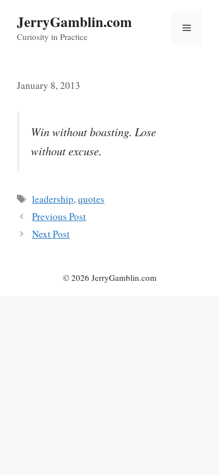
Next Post (51, 233)
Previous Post (59, 216)
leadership (53, 198)
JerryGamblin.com (74, 21)
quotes (91, 198)
